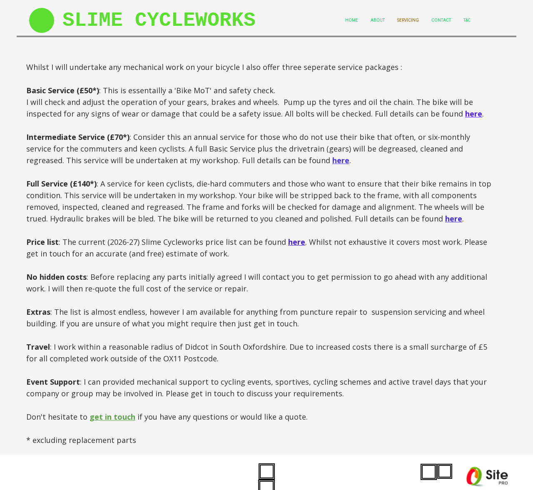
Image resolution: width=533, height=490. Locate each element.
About (378, 20)
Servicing (408, 20)
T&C (467, 20)
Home (351, 20)
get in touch (112, 417)
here (473, 114)
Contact (441, 20)
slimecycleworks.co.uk (61, 468)
